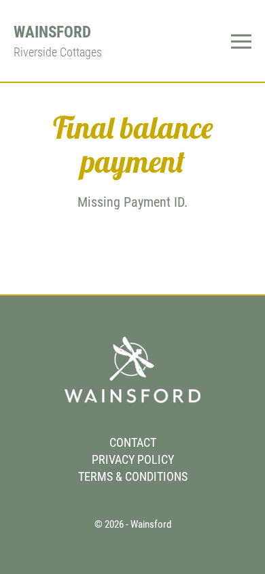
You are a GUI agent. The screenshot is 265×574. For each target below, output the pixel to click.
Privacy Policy (133, 460)
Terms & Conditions (133, 477)
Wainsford (52, 32)
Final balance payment (133, 144)
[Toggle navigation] (241, 40)
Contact (132, 443)
